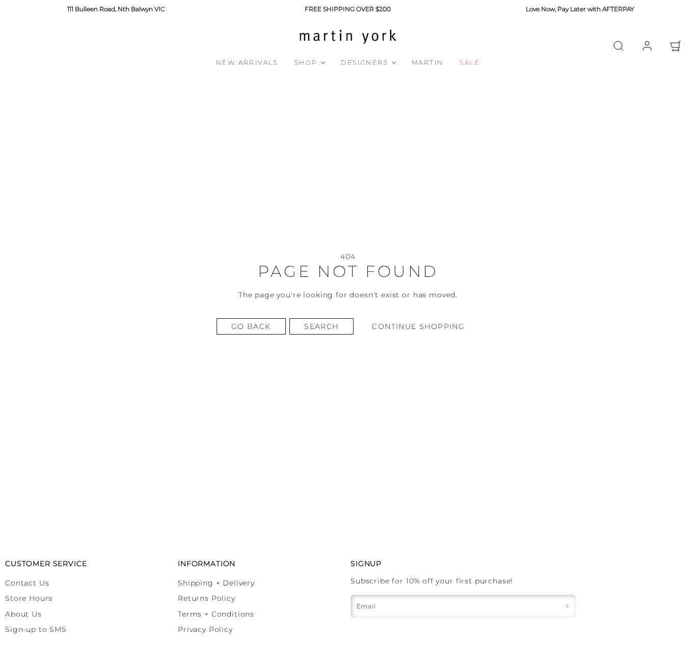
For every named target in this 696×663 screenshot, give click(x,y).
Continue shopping (418, 326)
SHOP (306, 62)
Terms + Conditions (216, 614)
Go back (251, 326)
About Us (23, 614)
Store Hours (28, 598)
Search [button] (321, 326)
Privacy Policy (205, 629)
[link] (647, 46)
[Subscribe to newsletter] (567, 606)
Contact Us (27, 583)
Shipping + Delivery (216, 583)
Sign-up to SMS (36, 629)
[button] (618, 46)
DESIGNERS (364, 62)
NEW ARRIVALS (247, 62)
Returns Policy (206, 598)
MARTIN (427, 62)
